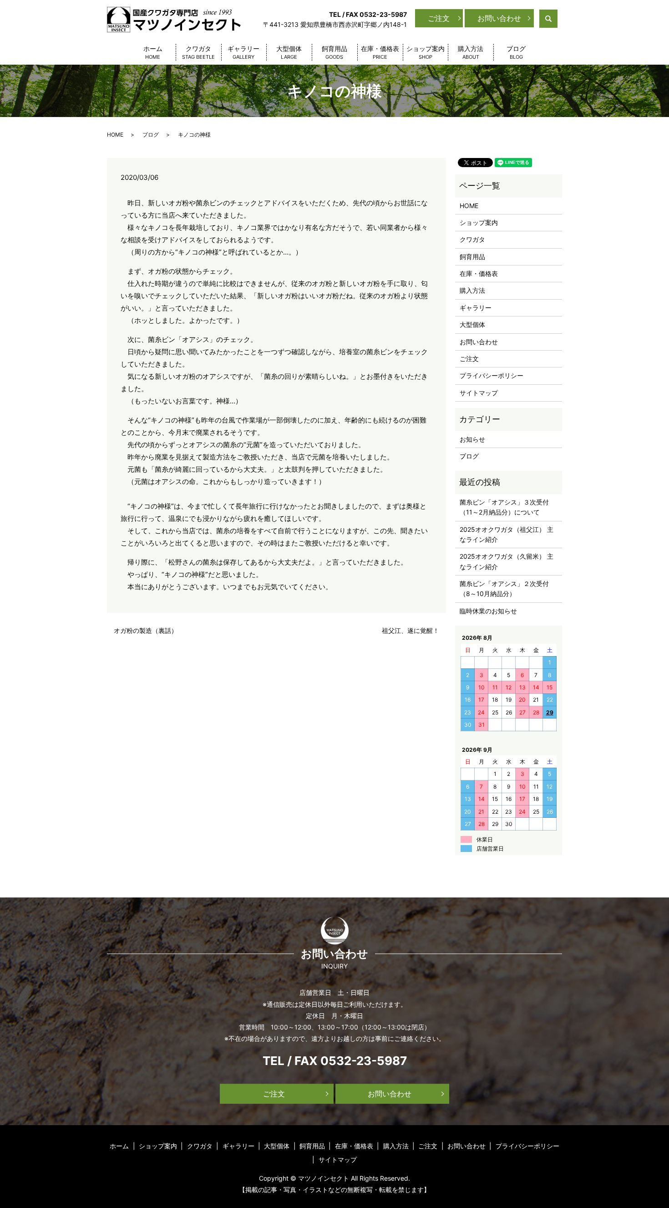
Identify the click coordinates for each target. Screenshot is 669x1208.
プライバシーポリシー (491, 375)
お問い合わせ (499, 18)
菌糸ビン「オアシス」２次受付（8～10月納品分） (504, 588)
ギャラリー (243, 52)
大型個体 (289, 52)
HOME (115, 134)
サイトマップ (479, 393)
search (556, 18)
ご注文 (439, 18)
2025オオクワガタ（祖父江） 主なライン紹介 (506, 534)
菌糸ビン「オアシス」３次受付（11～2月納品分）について (504, 507)
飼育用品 (334, 52)
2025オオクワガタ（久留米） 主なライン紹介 (506, 561)
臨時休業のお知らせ (488, 611)
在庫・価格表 (380, 52)
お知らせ (472, 439)
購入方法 (470, 52)
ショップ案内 (425, 52)
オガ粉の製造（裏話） (145, 630)
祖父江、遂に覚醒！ (410, 630)
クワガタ (198, 52)
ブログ (516, 52)
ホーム (152, 52)
